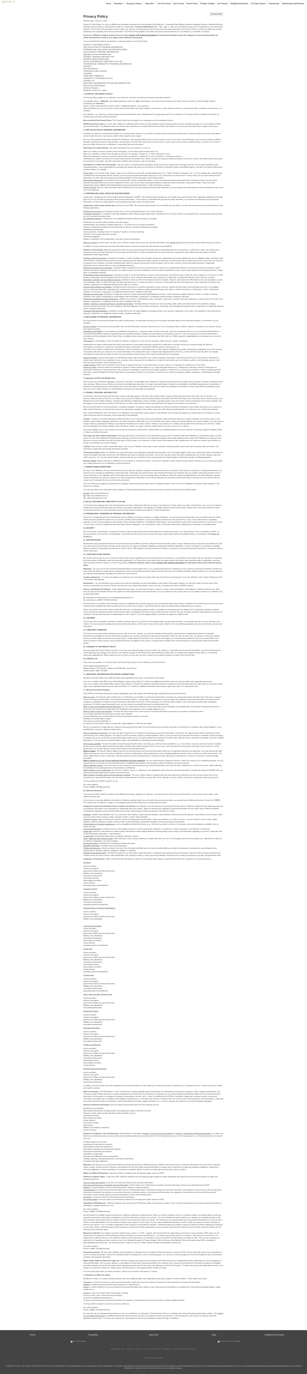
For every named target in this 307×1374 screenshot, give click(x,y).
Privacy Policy (135, 1349)
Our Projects (222, 4)
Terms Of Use (118, 1349)
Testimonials (274, 4)
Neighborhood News (239, 4)
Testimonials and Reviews (293, 4)
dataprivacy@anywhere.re (123, 597)
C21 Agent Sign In (258, 4)
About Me (150, 5)
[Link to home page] (9, 3)
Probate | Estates (207, 4)
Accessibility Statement (159, 1349)
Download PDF (216, 14)
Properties (119, 5)
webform (95, 1307)
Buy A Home (178, 4)
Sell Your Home (164, 4)
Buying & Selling (135, 5)
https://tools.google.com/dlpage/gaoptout (195, 457)
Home (108, 4)
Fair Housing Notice (185, 1349)
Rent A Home (192, 4)
